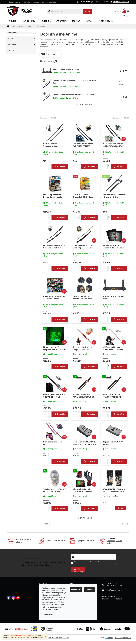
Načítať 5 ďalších (85, 518)
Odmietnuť (75, 589)
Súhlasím (89, 589)
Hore (46, 524)
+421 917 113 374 (112, 583)
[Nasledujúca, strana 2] (123, 524)
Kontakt (27, 2)
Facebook (111, 541)
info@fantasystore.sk (114, 590)
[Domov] (8, 26)
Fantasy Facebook (8, 598)
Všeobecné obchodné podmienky (45, 2)
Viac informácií (53, 609)
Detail (120, 508)
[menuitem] (13, 21)
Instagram (111, 543)
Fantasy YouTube (18, 598)
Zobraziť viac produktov (83, 105)
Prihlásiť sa (77, 570)
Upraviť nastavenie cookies (58, 638)
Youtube (119, 541)
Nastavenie (48, 615)
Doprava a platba (14, 2)
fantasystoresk (13, 598)
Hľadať (87, 11)
